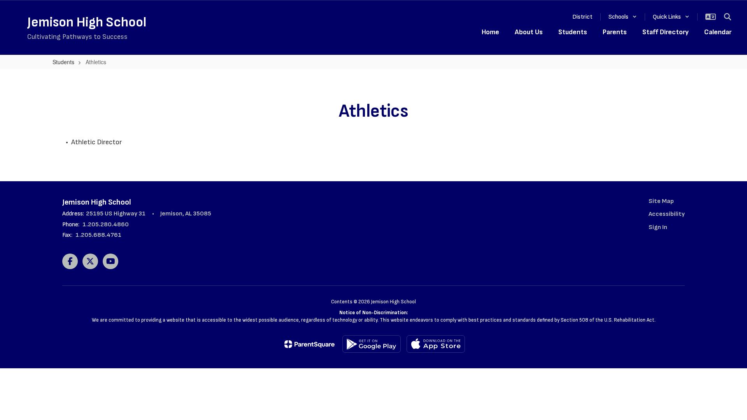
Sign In (658, 227)
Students (63, 62)
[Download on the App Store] (436, 344)
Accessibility (667, 214)
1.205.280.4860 (105, 224)
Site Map (661, 201)
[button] (622, 17)
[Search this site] (727, 17)
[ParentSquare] (309, 344)
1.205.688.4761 (98, 235)
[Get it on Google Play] (371, 344)
